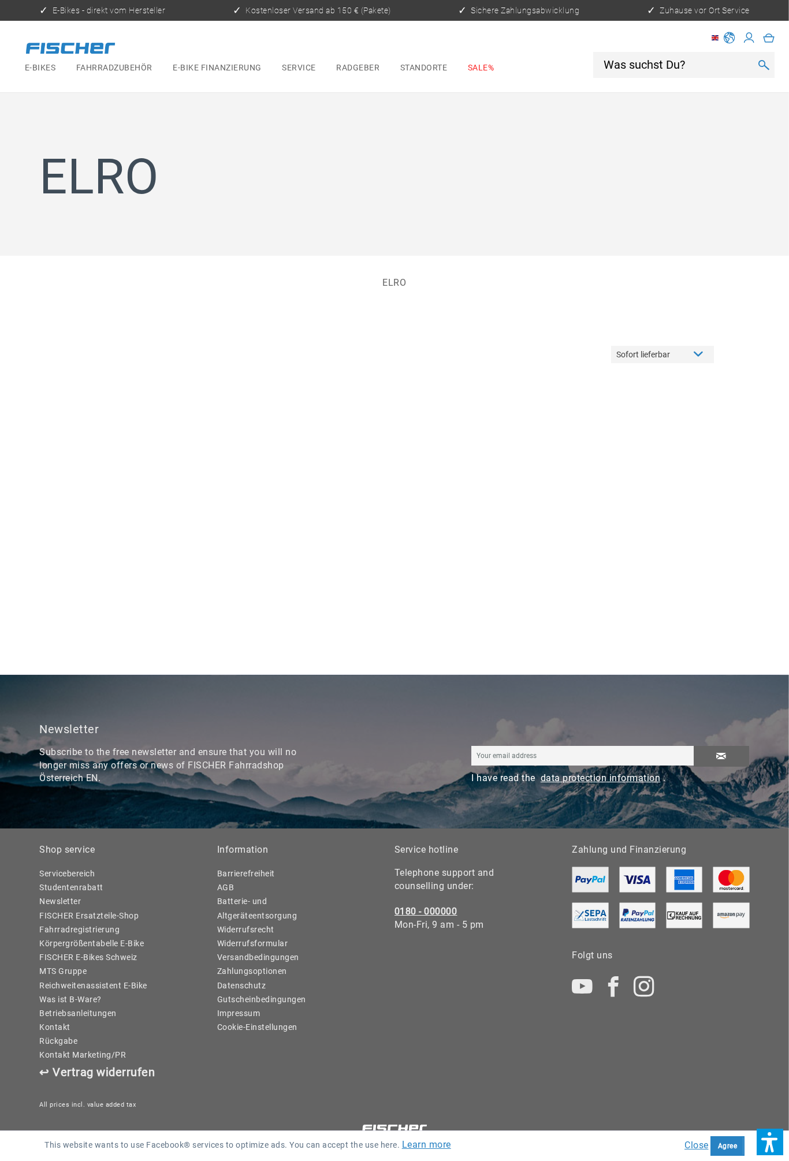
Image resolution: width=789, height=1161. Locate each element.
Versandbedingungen (258, 957)
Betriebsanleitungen (78, 1013)
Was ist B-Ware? (70, 999)
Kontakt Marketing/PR (82, 1054)
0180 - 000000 (425, 911)
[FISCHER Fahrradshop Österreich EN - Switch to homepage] (71, 50)
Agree (728, 1145)
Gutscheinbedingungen (261, 999)
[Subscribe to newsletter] (721, 756)
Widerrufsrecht (245, 929)
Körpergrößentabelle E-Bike (91, 943)
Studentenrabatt (71, 887)
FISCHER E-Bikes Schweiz (88, 957)
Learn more (426, 1144)
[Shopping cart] (769, 38)
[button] (770, 1142)
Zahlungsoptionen (252, 971)
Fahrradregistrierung (79, 929)
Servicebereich (67, 873)
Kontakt (54, 1027)
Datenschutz (241, 985)
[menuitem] (40, 68)
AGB (226, 887)
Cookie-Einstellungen (257, 1027)
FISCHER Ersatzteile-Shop (89, 915)
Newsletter (60, 901)
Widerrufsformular (252, 943)
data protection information (601, 777)
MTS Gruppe (63, 971)
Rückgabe (58, 1041)
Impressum (238, 1013)
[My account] (749, 38)
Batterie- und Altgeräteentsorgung (257, 908)
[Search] (763, 65)
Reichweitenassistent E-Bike (93, 985)
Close (696, 1145)
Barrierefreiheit (246, 873)
